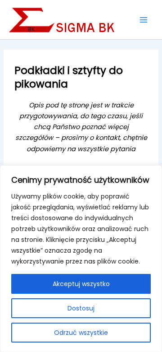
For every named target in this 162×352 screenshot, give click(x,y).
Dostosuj (81, 308)
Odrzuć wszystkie (81, 332)
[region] (81, 258)
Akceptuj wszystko (81, 283)
